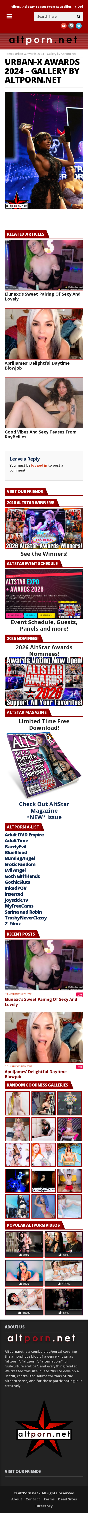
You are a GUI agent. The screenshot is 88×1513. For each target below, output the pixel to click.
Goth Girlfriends (22, 876)
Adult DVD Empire (24, 835)
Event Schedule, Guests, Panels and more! (44, 625)
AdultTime (16, 840)
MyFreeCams (19, 906)
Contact (33, 1499)
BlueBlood (16, 852)
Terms (49, 1499)
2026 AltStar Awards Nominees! (44, 650)
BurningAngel (20, 858)
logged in (39, 465)
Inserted (14, 894)
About (16, 1499)
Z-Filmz (13, 923)
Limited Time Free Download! (44, 724)
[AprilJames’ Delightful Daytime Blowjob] (44, 333)
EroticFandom (20, 864)
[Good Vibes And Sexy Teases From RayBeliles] (44, 402)
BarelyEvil (15, 846)
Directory (44, 1505)
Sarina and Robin (23, 912)
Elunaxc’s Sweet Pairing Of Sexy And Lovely (42, 296)
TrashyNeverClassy (26, 918)
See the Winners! (44, 553)
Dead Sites (67, 1499)
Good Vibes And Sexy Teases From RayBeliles (41, 434)
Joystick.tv (16, 900)
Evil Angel (15, 870)
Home (9, 54)
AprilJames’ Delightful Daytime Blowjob (37, 365)
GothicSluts (17, 882)
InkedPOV (16, 888)
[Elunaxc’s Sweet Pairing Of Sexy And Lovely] (44, 265)
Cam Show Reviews (18, 994)
